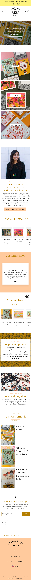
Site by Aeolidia (19, 578)
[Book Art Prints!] (8, 435)
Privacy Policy (17, 526)
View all (15, 223)
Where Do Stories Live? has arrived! (22, 451)
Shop (16, 551)
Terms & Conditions (22, 577)
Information (15, 556)
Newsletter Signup (15, 562)
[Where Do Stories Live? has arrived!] (8, 456)
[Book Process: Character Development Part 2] (8, 478)
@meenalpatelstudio (19, 536)
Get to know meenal (15, 209)
